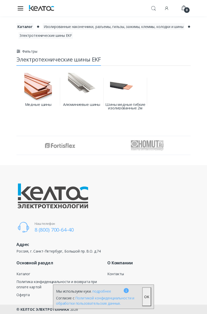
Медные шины (38, 104)
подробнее (101, 291)
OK (146, 296)
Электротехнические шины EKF (45, 35)
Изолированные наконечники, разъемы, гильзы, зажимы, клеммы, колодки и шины (114, 26)
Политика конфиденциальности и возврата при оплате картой (56, 284)
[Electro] (41, 8)
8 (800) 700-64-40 (54, 229)
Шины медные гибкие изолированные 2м (125, 106)
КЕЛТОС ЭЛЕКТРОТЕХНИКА (44, 309)
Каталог (25, 26)
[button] (153, 7)
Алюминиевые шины (81, 104)
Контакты (115, 273)
